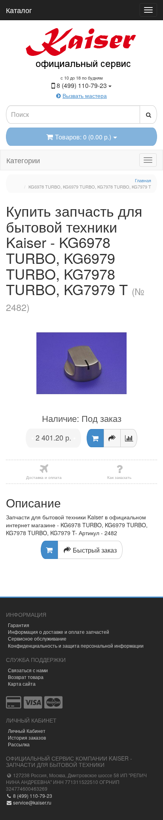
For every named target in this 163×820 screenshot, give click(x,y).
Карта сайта (22, 683)
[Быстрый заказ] (112, 438)
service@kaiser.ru (31, 802)
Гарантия (18, 625)
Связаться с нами (28, 670)
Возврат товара (26, 676)
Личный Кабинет (26, 730)
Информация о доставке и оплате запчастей (58, 631)
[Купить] (95, 438)
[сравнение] (128, 438)
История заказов (27, 737)
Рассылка (19, 744)
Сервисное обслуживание (37, 638)
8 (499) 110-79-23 (32, 795)
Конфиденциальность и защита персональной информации (76, 645)
